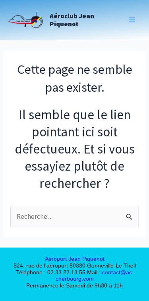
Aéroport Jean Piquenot (74, 259)
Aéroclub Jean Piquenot (72, 20)
